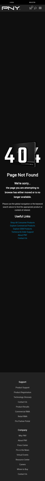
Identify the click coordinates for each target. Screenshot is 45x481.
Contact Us (22, 238)
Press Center (22, 445)
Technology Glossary (22, 397)
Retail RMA (22, 416)
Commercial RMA (22, 411)
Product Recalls (22, 406)
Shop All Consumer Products (22, 222)
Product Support (22, 387)
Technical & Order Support (23, 232)
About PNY (22, 235)
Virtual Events (22, 454)
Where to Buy (22, 469)
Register (32, 2)
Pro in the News (22, 450)
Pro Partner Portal (22, 421)
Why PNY (23, 435)
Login (12, 2)
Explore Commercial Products (22, 225)
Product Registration (22, 392)
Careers (22, 464)
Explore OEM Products (22, 228)
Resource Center (22, 459)
